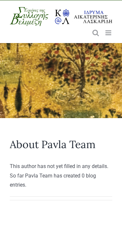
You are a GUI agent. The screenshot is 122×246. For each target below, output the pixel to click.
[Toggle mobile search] (95, 32)
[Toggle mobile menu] (108, 32)
